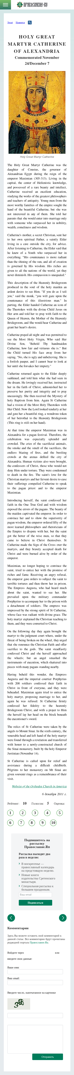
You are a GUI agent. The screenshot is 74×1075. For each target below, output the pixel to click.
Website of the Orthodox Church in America (39, 786)
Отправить (48, 1057)
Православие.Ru (39, 942)
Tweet (10, 22)
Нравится (20, 22)
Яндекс (36, 953)
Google (51, 953)
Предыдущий (11, 918)
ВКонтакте (28, 953)
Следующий (63, 918)
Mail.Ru (43, 953)
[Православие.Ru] (32, 4)
